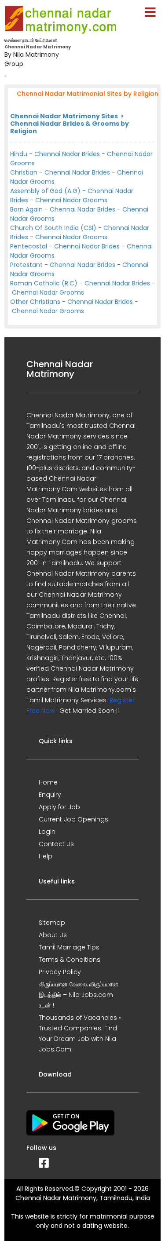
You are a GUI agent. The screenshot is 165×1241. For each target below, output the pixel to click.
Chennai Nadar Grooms (71, 200)
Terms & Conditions (69, 959)
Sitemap (52, 922)
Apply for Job (59, 807)
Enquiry (50, 794)
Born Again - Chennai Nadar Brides (62, 209)
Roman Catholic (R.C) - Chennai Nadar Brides (80, 283)
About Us (53, 935)
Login (47, 831)
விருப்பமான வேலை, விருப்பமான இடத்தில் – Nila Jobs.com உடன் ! (78, 995)
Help (45, 856)
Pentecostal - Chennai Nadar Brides (65, 246)
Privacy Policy (60, 971)
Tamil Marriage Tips (69, 947)
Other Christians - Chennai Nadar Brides (71, 301)
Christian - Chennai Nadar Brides (60, 172)
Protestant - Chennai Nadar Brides (62, 264)
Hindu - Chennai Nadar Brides (55, 154)
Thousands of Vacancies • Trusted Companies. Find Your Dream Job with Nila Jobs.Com (80, 1033)
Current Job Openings (73, 819)
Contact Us (56, 844)
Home (48, 782)
